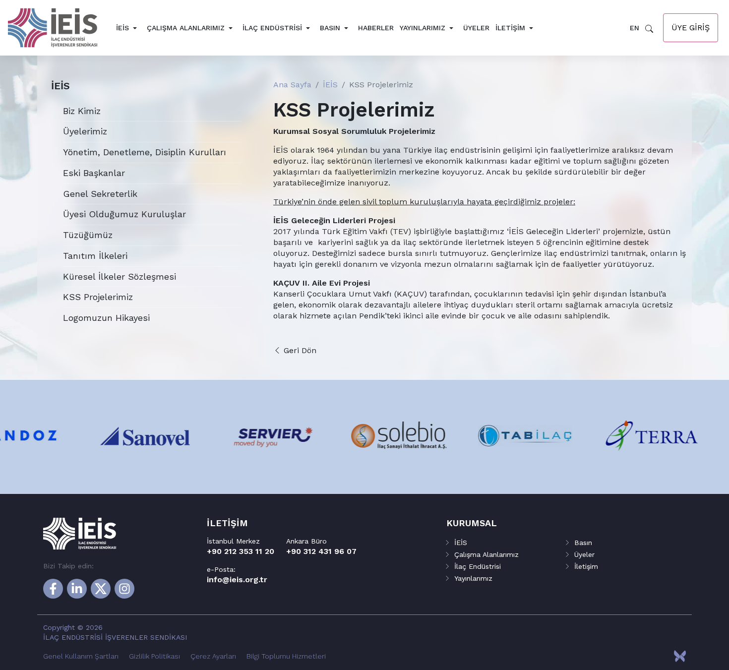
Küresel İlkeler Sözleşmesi (119, 276)
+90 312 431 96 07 (321, 551)
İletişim (510, 28)
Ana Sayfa (292, 84)
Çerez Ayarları (213, 656)
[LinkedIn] (77, 589)
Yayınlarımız (422, 28)
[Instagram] (124, 589)
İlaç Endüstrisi (272, 28)
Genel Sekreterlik (100, 193)
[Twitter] (101, 589)
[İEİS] (60, 28)
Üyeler (476, 28)
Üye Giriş (690, 27)
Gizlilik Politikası (154, 656)
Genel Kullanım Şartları (81, 656)
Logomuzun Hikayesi (106, 317)
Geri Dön (298, 350)
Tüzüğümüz (88, 235)
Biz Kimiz (82, 111)
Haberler (376, 28)
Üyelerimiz (85, 131)
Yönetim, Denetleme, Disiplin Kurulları (144, 152)
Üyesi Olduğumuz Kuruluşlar (124, 214)
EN (634, 28)
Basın (330, 28)
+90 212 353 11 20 (240, 551)
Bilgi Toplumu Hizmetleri (286, 656)
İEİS (122, 28)
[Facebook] (53, 589)
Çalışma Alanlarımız (186, 28)
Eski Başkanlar (94, 173)
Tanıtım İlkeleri (95, 255)
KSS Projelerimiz (98, 297)
